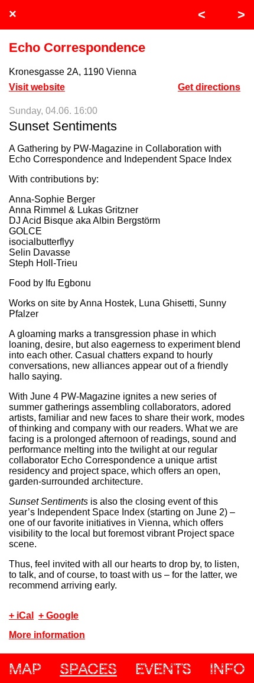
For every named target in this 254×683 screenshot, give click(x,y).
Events (163, 668)
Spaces (88, 668)
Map (25, 668)
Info (227, 668)
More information (47, 635)
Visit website (37, 87)
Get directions (209, 87)
